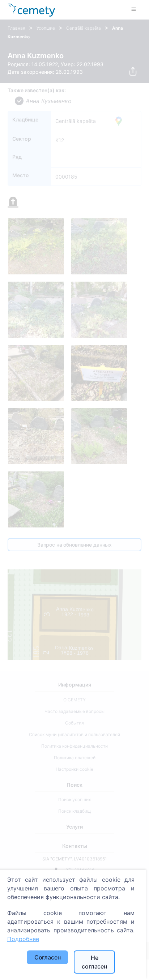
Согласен (47, 957)
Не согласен (94, 962)
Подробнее (23, 938)
